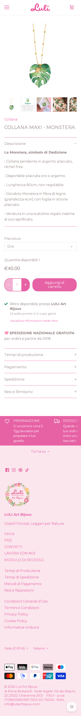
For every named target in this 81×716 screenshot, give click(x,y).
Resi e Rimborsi (18, 392)
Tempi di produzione (23, 355)
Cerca (9, 534)
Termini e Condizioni (21, 608)
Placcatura (12, 239)
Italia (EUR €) (14, 648)
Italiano (39, 648)
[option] (11, 104)
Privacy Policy (16, 614)
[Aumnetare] (25, 284)
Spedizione (14, 379)
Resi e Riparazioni (19, 590)
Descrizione (15, 143)
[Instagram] (14, 469)
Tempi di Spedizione (21, 577)
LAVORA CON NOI (19, 553)
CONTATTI (13, 547)
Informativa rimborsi (21, 627)
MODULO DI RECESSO (24, 560)
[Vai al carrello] (72, 7)
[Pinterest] (20, 469)
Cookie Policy (15, 621)
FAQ (8, 540)
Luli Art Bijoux (27, 687)
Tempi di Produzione (22, 571)
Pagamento (15, 367)
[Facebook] (7, 469)
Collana (10, 119)
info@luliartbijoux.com (22, 704)
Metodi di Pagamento (23, 584)
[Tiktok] (27, 469)
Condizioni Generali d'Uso (26, 601)
